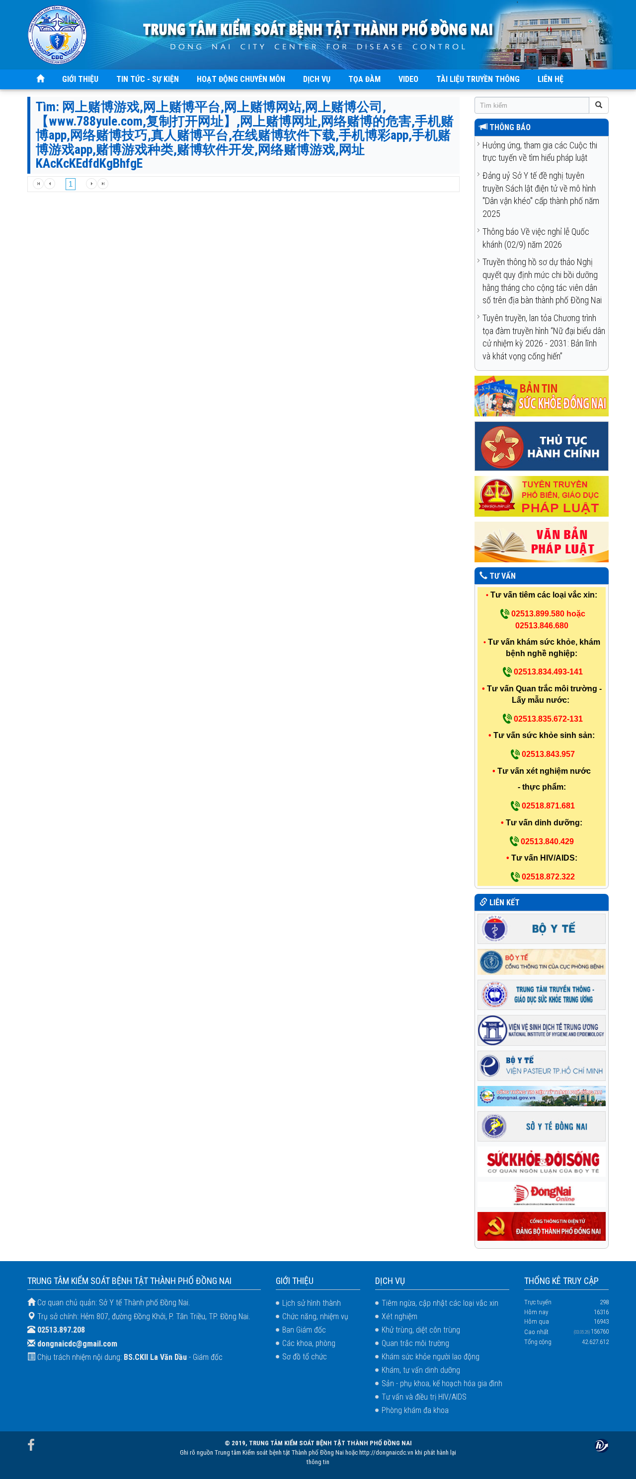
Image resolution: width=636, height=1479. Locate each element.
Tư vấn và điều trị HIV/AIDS (424, 1397)
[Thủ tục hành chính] (542, 445)
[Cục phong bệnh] (541, 961)
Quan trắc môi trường (415, 1343)
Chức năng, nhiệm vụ (315, 1316)
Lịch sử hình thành (311, 1303)
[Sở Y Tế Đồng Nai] (541, 1125)
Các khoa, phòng (308, 1343)
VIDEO (408, 79)
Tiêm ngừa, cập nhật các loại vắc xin (440, 1303)
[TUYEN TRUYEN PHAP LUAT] (542, 495)
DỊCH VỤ (316, 79)
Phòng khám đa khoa (415, 1410)
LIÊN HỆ (550, 79)
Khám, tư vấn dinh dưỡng (421, 1370)
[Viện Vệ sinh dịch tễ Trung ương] (541, 1029)
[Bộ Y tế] (541, 928)
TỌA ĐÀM (364, 79)
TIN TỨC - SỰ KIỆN (147, 79)
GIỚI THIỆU (80, 79)
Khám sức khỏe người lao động (430, 1356)
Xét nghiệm (399, 1316)
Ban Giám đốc (304, 1330)
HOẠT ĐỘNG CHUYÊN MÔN (241, 79)
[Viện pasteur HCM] (541, 1065)
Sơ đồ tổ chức (304, 1356)
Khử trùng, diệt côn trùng (421, 1330)
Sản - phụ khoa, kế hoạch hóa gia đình (442, 1383)
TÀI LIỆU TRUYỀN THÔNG (478, 79)
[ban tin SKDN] (542, 395)
